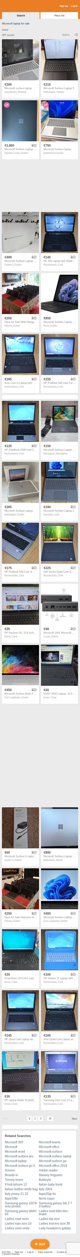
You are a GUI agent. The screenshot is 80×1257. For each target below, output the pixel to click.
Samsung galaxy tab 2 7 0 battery (55, 1204)
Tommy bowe (14, 1179)
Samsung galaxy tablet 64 (20, 1212)
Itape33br (11, 1198)
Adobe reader (48, 1170)
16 (50, 1118)
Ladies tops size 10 (18, 1223)
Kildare (60, 92)
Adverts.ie (17, 6)
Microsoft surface (50, 1151)
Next (74, 1118)
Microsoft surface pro (19, 1156)
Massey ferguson (50, 1175)
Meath (59, 860)
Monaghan (62, 453)
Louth (57, 514)
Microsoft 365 (14, 1142)
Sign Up (63, 6)
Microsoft (11, 1147)
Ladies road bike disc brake (53, 1212)
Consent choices (11, 1254)
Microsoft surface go (52, 1161)
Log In (74, 6)
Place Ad (59, 15)
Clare (14, 636)
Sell (41, 1244)
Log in (30, 1252)
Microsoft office (49, 1147)
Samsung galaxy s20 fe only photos (21, 1204)
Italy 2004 (45, 1189)
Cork (60, 264)
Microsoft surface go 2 (20, 1165)
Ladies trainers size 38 (54, 1223)
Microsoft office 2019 (53, 1165)
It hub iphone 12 (16, 1184)
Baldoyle (45, 1179)
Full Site (6, 1252)
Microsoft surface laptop (55, 1156)
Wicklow (22, 92)
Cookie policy (64, 1252)
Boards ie (11, 1175)
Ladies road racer (17, 1218)
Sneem (10, 1170)
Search (21, 15)
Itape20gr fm (47, 1193)
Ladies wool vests (17, 1228)
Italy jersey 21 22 (16, 1193)
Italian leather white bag (21, 1189)
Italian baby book (50, 1184)
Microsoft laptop (16, 1161)
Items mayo (47, 1198)
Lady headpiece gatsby (55, 1228)
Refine (66, 34)
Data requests (45, 1252)
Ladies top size (49, 1218)
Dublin (24, 153)
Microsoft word (15, 1151)
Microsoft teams (49, 1142)
